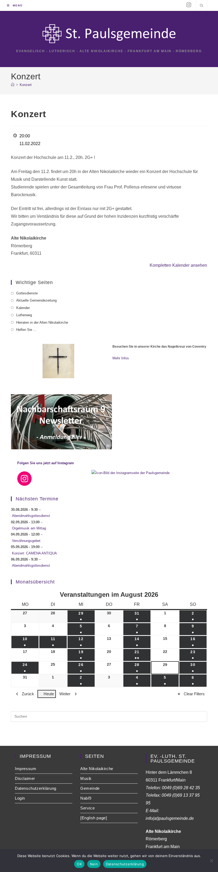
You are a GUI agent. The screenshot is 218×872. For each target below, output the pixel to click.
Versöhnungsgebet (26, 541)
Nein (94, 864)
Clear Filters (194, 694)
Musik (86, 778)
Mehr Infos (120, 358)
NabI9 (85, 798)
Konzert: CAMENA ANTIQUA (34, 553)
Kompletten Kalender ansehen (178, 265)
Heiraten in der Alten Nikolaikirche (42, 322)
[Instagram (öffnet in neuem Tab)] (188, 5)
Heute (49, 694)
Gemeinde (90, 788)
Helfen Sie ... (26, 330)
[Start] (12, 85)
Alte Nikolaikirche (96, 768)
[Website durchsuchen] (201, 6)
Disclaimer (25, 778)
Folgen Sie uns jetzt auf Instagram (45, 463)
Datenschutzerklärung (35, 788)
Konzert (26, 85)
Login (20, 798)
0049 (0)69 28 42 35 (181, 787)
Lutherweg (24, 315)
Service (87, 808)
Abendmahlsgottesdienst (31, 516)
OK (79, 864)
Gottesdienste (27, 293)
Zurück (28, 694)
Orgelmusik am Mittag (29, 528)
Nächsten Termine (37, 498)
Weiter (64, 694)
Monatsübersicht (35, 582)
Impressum (25, 768)
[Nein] (211, 860)
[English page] (93, 818)
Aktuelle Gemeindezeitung (36, 300)
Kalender (23, 308)
